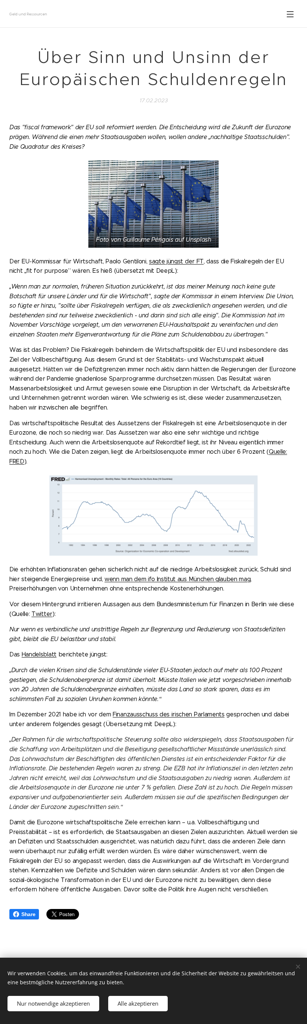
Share (28, 914)
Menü (290, 13)
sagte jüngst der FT (176, 261)
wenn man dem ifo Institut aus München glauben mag (177, 579)
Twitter (41, 613)
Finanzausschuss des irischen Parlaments (169, 714)
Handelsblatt (39, 654)
